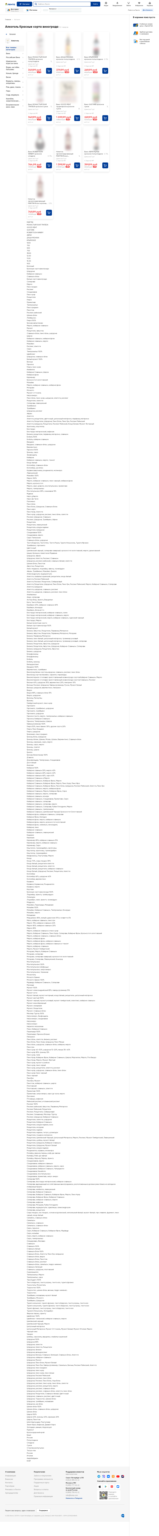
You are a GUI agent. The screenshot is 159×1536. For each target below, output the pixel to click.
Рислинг (30, 289)
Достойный (31, 763)
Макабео (30, 344)
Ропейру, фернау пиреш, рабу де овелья (43, 1153)
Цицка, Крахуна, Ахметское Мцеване (42, 553)
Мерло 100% (32, 478)
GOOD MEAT (32, 227)
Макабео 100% (33, 476)
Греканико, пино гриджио (37, 734)
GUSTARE (30, 230)
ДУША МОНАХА (33, 238)
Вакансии (9, 1479)
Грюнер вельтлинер (35, 323)
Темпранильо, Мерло (35, 1275)
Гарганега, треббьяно (36, 711)
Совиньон (31, 1244)
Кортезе (30, 889)
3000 (29, 253)
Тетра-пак (31, 1450)
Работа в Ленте (134, 10)
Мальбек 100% (32, 907)
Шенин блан (32, 1412)
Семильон (31, 1220)
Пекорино (31, 1037)
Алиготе (30, 416)
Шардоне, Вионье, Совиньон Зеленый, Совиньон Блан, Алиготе (53, 1355)
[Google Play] (105, 1486)
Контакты (9, 1483)
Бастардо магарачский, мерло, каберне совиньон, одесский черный (55, 618)
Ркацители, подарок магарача (39, 1135)
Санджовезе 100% (34, 532)
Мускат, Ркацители (34, 1008)
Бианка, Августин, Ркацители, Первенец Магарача (47, 631)
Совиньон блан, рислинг (37, 1262)
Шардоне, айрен (34, 556)
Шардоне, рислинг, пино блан (39, 1378)
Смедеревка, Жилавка (36, 1241)
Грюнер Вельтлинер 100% (37, 755)
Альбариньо (32, 594)
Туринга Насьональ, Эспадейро (40, 1311)
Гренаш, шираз (33, 750)
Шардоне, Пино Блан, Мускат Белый (41, 1363)
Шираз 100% (32, 1414)
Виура (29, 690)
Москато (30, 390)
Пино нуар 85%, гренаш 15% (38, 1052)
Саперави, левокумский (37, 403)
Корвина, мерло (33, 887)
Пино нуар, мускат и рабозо (38, 1063)
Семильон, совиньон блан (37, 1225)
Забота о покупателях (42, 1476)
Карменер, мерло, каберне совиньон (42, 843)
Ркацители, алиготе (35, 401)
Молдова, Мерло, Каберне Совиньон (42, 951)
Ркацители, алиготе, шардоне (39, 1119)
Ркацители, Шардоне (35, 530)
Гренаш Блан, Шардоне (36, 737)
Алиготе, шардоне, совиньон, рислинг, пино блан (47, 592)
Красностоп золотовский (37, 380)
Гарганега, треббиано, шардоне (40, 708)
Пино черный (32, 1075)
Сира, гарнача (33, 1228)
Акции (36, 1486)
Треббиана (31, 406)
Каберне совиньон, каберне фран (41, 338)
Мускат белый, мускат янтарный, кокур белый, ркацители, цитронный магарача (60, 995)
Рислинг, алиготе (34, 346)
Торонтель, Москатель (36, 1285)
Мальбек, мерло (33, 913)
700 (28, 251)
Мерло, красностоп (35, 483)
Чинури (30, 1334)
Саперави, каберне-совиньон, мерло (42, 1200)
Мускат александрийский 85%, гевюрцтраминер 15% (48, 990)
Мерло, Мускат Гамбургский (38, 949)
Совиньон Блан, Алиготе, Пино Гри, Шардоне (45, 1254)
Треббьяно (31, 408)
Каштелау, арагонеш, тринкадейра (41, 851)
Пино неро (31, 509)
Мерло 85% (31, 928)
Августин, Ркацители (35, 566)
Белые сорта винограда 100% (39, 626)
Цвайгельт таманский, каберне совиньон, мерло (47, 1319)
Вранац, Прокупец (34, 698)
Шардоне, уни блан (35, 1404)
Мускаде (30, 985)
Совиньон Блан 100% (35, 1251)
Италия (30, 1456)
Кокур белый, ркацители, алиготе (41, 866)
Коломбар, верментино (36, 879)
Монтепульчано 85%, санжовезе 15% (41, 491)
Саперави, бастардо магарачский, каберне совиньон (49, 1182)
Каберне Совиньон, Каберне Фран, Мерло (44, 781)
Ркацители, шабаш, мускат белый (41, 1140)
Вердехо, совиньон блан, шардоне (41, 445)
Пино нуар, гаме (33, 1055)
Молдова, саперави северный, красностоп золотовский (50, 957)
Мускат (30, 328)
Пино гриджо (32, 287)
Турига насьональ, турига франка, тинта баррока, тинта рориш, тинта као (58, 1306)
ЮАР (29, 1461)
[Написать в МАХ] (103, 1476)
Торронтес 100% (33, 1288)
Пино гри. (31, 1047)
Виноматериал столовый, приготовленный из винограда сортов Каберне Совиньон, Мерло (64, 677)
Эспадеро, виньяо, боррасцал (39, 1427)
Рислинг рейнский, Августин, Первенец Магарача (47, 1107)
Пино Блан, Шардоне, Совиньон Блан (42, 507)
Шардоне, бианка (34, 1350)
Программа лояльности (43, 1479)
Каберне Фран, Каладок (37, 817)
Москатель (31, 975)
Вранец (30, 701)
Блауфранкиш (32, 654)
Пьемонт (30, 1430)
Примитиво (31, 302)
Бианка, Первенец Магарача (38, 636)
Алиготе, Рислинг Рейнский (38, 579)
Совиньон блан (33, 276)
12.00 (29, 256)
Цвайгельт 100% (33, 1316)
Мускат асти (32, 993)
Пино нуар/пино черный (37, 1073)
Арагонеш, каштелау (35, 426)
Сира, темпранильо (35, 1238)
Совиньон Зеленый (34, 1267)
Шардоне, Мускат (34, 1360)
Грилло (29, 752)
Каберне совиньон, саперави (39, 801)
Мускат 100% (32, 988)
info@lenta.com (72, 1495)
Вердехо (30, 442)
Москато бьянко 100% (35, 980)
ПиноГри (30, 1078)
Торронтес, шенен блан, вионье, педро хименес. (47, 1290)
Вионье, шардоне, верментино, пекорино (44, 688)
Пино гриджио (32, 307)
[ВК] (108, 1476)
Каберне (30, 457)
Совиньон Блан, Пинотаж (37, 1259)
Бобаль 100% (32, 437)
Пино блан (31, 504)
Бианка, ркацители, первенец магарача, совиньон (47, 434)
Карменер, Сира (33, 845)
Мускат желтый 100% (35, 998)
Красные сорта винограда (38, 269)
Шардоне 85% (32, 1342)
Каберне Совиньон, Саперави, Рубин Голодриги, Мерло (49, 807)
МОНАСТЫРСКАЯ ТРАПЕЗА (37, 225)
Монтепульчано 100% (35, 964)
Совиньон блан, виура (36, 1257)
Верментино (32, 447)
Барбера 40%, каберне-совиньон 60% (42, 605)
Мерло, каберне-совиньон (38, 946)
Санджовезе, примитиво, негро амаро (42, 1176)
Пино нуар (31, 295)
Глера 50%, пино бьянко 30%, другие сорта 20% (46, 726)
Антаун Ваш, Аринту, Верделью (40, 600)
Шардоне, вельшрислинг (37, 1352)
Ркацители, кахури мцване (37, 527)
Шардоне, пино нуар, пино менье (40, 1373)
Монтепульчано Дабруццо (38, 967)
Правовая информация (43, 1496)
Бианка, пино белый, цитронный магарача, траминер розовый (52, 638)
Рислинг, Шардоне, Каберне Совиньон (42, 1117)
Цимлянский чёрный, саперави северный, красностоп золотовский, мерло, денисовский (63, 551)
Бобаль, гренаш (33, 662)
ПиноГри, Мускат (33, 1081)
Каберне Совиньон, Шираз (38, 372)
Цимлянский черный (35, 1321)
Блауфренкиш (32, 657)
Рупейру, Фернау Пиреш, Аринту (40, 1158)
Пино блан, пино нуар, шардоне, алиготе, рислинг (47, 398)
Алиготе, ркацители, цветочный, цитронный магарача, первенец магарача (58, 419)
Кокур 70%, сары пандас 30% (39, 861)
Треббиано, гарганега (36, 545)
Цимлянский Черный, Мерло (38, 1324)
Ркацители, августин (35, 331)
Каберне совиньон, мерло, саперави (42, 794)
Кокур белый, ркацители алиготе (40, 863)
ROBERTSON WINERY (35, 232)
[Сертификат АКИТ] (122, 1515)
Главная (8, 19)
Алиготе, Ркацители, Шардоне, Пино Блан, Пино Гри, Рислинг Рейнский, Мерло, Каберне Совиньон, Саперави (72, 584)
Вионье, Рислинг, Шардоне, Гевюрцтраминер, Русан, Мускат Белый (54, 685)
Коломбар (31, 874)
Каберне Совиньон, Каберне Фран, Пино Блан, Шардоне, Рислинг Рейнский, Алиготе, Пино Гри (65, 786)
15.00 (29, 261)
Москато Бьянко (33, 977)
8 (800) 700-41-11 (72, 1492)
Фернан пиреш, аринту (36, 1313)
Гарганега (31, 706)
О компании (10, 1472)
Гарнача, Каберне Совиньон (38, 719)
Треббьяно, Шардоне (35, 1300)
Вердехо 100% (32, 667)
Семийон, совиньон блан (37, 1218)
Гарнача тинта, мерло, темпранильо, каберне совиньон (50, 716)
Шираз (29, 336)
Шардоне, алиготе (34, 1344)
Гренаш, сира (32, 452)
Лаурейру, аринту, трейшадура (40, 894)
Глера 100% (31, 320)
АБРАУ (29, 235)
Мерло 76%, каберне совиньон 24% (41, 923)
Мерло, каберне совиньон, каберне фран (44, 385)
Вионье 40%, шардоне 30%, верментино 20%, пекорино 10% (51, 682)
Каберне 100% (32, 768)
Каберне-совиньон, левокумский (40, 832)
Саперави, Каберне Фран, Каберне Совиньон (45, 1197)
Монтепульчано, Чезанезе (37, 972)
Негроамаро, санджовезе (37, 1019)
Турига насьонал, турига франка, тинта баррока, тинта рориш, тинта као (57, 1303)
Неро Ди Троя (32, 499)
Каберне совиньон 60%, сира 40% (40, 776)
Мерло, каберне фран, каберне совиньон (44, 941)
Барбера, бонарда (34, 607)
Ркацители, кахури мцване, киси (40, 1125)
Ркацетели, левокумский (37, 525)
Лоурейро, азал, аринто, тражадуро (42, 900)
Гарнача (30, 364)
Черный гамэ (32, 1332)
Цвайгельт (31, 354)
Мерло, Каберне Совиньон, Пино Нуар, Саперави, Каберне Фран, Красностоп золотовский (64, 933)
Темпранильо (32, 305)
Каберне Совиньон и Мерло (38, 778)
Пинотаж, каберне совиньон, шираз (41, 1083)
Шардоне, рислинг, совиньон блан (41, 1388)
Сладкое (30, 1443)
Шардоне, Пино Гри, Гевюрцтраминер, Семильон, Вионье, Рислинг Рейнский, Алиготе (62, 1365)
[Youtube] (118, 1476)
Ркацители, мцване (34, 1130)
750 (28, 245)
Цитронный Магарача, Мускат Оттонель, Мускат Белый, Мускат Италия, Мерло (59, 1329)
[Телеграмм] (99, 1476)
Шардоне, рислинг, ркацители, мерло (42, 1386)
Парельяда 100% (33, 1032)
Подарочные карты (41, 1483)
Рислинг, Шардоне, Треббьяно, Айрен (42, 520)
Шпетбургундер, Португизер (38, 1422)
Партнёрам (9, 1486)
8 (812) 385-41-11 (72, 1480)
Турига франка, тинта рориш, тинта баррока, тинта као (50, 1308)
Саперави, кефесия (35, 1202)
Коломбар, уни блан (35, 468)
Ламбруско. (31, 318)
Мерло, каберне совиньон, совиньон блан (44, 936)
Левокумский (32, 473)
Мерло (29, 284)
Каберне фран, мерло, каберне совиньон (44, 819)
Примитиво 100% (33, 1091)
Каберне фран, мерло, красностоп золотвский (46, 822)
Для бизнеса (148, 10)
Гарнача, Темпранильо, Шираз (39, 721)
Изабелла (31, 370)
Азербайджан (32, 1458)
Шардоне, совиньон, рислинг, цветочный (43, 1396)
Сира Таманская (34, 538)
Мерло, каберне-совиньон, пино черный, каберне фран (50, 481)
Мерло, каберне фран (36, 938)
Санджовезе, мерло (35, 535)
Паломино (31, 501)
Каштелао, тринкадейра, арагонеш (42, 848)
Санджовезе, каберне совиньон (40, 1163)
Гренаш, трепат (33, 747)
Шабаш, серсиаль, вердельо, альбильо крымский (47, 1337)
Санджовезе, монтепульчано (39, 1174)
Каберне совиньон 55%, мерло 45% (41, 770)
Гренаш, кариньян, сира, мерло (39, 742)
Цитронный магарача (36, 1326)
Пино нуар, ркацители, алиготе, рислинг (43, 1068)
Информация (10, 1476)
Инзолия (30, 765)
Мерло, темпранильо (35, 488)
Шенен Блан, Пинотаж (36, 563)
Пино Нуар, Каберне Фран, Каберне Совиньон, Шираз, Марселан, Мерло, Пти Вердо (61, 1057)
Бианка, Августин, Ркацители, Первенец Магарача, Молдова (51, 633)
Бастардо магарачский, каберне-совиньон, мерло (48, 615)
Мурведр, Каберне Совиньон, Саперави (43, 982)
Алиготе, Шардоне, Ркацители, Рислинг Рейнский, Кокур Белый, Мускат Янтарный (60, 424)
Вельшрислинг (33, 664)
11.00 (29, 258)
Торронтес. (32, 1293)
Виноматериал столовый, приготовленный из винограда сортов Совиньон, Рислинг (61, 680)
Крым (29, 1435)
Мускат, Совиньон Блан (36, 1011)
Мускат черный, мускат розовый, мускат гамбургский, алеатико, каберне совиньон (61, 1001)
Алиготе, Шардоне (34, 587)
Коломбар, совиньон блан (37, 465)
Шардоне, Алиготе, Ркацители (39, 1347)
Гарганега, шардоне (35, 713)
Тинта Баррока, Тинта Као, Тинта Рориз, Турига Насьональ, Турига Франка (57, 543)
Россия (30, 1438)
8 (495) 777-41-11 (72, 1485)
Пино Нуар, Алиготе (35, 512)
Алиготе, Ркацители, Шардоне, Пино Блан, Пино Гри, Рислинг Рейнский (56, 421)
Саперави (31, 282)
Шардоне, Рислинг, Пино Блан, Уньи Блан (43, 1381)
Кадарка (30, 835)
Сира (29, 349)
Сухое (29, 1445)
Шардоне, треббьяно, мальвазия (40, 1401)
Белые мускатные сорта (37, 623)
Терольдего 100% (34, 1280)
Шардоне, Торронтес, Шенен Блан (41, 1399)
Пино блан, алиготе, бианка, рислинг (42, 1039)
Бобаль (30, 659)
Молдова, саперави (35, 954)
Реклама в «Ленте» (13, 1489)
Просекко (31, 1096)
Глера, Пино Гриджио (35, 729)
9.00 (28, 263)
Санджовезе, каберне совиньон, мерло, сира (45, 1166)
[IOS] (99, 1486)
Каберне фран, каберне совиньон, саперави (45, 814)
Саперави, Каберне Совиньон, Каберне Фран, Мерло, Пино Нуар (53, 1194)
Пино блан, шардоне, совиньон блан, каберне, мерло (49, 1044)
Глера (29, 300)
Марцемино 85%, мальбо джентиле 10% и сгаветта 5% (49, 918)
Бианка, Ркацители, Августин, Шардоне (43, 644)
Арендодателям (11, 1493)
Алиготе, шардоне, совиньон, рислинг (42, 589)
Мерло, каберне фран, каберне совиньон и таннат (48, 944)
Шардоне (31, 271)
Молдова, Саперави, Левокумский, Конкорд (45, 959)
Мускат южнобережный (36, 1003)
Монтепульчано (33, 962)
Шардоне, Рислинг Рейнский (38, 1375)
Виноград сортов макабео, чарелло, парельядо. (47, 675)
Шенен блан (32, 315)
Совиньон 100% (33, 1246)
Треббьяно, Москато (35, 1298)
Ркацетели (31, 522)
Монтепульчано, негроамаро (39, 969)
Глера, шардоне (33, 732)
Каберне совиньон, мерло (37, 341)
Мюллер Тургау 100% (35, 1013)
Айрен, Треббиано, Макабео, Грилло (42, 571)
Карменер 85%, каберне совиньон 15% (42, 840)
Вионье (30, 362)
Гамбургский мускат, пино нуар (39, 703)
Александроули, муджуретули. (39, 574)
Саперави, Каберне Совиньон (39, 1192)
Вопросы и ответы (41, 1489)
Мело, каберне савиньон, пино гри (41, 920)
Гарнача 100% (32, 450)
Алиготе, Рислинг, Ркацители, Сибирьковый (44, 582)
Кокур (29, 858)
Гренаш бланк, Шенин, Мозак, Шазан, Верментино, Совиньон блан (54, 739)
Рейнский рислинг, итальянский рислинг (43, 1101)
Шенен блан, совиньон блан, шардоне (43, 1409)
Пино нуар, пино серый (36, 1065)
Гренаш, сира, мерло (35, 744)
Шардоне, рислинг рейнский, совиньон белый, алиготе (49, 561)
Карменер (31, 377)
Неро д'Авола (32, 496)
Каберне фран (33, 375)
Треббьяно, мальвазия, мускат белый (42, 1295)
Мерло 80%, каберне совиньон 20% (41, 926)
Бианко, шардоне (34, 651)
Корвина (30, 882)
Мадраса (31, 902)
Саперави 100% (33, 1179)
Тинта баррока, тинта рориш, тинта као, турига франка (50, 1282)
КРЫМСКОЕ (31, 240)
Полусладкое (32, 1440)
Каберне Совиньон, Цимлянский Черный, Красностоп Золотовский (54, 812)
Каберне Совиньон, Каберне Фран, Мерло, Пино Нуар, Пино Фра (53, 783)
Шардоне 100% (33, 1339)
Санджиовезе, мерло (35, 1161)
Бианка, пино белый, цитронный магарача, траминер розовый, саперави (57, 641)
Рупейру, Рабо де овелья (37, 1156)
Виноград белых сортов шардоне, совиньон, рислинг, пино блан (53, 672)
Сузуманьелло (33, 1272)
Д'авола (30, 757)
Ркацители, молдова (35, 1127)
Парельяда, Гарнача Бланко (38, 1034)
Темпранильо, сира (35, 1277)
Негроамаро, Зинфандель (37, 1016)
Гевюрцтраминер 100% (36, 724)
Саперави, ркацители (36, 1210)
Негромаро (31, 1021)
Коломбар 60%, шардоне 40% (39, 876)
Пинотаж (30, 310)
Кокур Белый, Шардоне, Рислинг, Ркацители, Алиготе (48, 871)
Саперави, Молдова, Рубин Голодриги (42, 1205)
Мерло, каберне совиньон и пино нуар (42, 931)
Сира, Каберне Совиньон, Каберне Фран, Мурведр (48, 1231)
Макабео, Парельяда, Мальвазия (40, 905)
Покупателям (39, 1472)
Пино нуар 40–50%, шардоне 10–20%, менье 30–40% (48, 1050)
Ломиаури (31, 897)
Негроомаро (32, 1024)
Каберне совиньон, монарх (38, 796)
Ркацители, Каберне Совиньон (39, 1122)
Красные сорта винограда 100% (40, 892)
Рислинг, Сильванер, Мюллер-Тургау (42, 1114)
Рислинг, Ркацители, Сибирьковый (40, 1112)
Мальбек (30, 382)
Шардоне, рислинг (34, 411)
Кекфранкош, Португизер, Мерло (40, 856)
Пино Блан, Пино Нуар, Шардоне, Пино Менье (45, 1042)
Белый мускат (32, 628)
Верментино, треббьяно (37, 669)
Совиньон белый (33, 1249)
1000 (29, 243)
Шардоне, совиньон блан (37, 357)
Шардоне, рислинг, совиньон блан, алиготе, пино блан (49, 1391)
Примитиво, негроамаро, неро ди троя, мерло (46, 1094)
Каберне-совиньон (34, 830)
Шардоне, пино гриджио (37, 1368)
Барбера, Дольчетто (35, 610)
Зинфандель (32, 455)
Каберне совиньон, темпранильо (40, 809)
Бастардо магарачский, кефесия (40, 432)
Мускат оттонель (34, 393)
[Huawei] (111, 1486)
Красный (30, 266)
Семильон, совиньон (35, 1223)
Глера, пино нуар (34, 367)
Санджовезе (32, 292)
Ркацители (31, 297)
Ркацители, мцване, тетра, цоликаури (42, 1132)
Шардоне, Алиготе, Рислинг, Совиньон (42, 558)
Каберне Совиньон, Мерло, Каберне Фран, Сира (47, 791)
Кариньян (30, 838)
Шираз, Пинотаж (33, 1419)
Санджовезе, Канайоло (36, 1171)
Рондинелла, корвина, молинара (40, 1150)
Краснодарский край (35, 1432)
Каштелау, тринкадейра (37, 853)
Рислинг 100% (32, 1104)
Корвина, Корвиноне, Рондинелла (40, 884)
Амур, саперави (33, 597)
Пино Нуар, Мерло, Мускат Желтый (41, 1060)
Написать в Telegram (74, 1498)
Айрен (29, 413)
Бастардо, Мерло (34, 620)
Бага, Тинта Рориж (34, 602)
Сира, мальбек (33, 1233)
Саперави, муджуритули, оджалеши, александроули (48, 1207)
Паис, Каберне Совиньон (37, 1029)
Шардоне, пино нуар (35, 1370)
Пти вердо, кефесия (35, 1099)
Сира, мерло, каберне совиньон (40, 1236)
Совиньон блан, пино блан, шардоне (42, 333)
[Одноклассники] (113, 1476)
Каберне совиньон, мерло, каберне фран (44, 788)
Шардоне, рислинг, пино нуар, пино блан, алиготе (47, 1383)
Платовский (32, 1086)
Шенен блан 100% (34, 1407)
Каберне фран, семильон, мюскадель (42, 825)
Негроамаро (32, 395)
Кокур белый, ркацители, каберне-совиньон (45, 869)
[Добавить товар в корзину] (49, 71)
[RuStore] (117, 1486)
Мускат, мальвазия (34, 1006)
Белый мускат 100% (34, 359)
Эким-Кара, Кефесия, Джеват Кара (41, 1425)
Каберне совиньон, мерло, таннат (41, 460)
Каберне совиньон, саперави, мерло (42, 804)
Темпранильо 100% (34, 351)
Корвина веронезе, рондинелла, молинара (44, 470)
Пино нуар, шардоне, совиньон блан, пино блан (46, 1070)
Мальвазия (31, 915)
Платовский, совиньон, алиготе (40, 1088)
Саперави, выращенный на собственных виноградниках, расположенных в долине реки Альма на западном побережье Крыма (71, 1185)
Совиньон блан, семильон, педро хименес (44, 1264)
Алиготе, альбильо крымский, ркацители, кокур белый (49, 576)
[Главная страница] (10, 4)
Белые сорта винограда (37, 279)
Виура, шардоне (34, 695)
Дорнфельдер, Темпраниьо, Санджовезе (43, 760)
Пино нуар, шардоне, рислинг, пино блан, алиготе (47, 514)
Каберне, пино (33, 827)
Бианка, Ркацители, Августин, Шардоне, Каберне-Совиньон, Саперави (56, 646)
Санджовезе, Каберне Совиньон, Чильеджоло (45, 1169)
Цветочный (31, 548)
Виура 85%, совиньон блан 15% (39, 693)
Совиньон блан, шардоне (37, 540)
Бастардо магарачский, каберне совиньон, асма (47, 613)
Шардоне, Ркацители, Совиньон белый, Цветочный (48, 1394)
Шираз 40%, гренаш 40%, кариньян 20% (43, 1417)
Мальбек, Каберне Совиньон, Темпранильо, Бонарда (48, 910)
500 (28, 248)
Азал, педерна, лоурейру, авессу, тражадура (45, 569)
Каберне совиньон (34, 274)
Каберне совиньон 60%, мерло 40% (41, 773)
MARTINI (30, 222)
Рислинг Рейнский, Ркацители (39, 1109)
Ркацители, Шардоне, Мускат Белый (42, 1145)
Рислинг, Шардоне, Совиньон (39, 517)
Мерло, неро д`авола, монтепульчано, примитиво (47, 486)
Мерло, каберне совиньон (37, 326)
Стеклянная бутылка (35, 1448)
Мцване (30, 494)
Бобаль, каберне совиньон (38, 439)
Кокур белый (32, 463)
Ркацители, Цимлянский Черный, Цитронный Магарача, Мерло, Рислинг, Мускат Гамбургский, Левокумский (70, 1138)
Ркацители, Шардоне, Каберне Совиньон (44, 1143)
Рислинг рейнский (34, 313)
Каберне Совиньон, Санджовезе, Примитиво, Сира (47, 799)
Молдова (30, 388)
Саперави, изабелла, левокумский (41, 1189)
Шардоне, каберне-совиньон (39, 1357)
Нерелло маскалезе (35, 1026)
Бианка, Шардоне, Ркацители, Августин (43, 649)
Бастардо (31, 429)
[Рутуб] (122, 1476)
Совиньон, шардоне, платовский (40, 1269)
